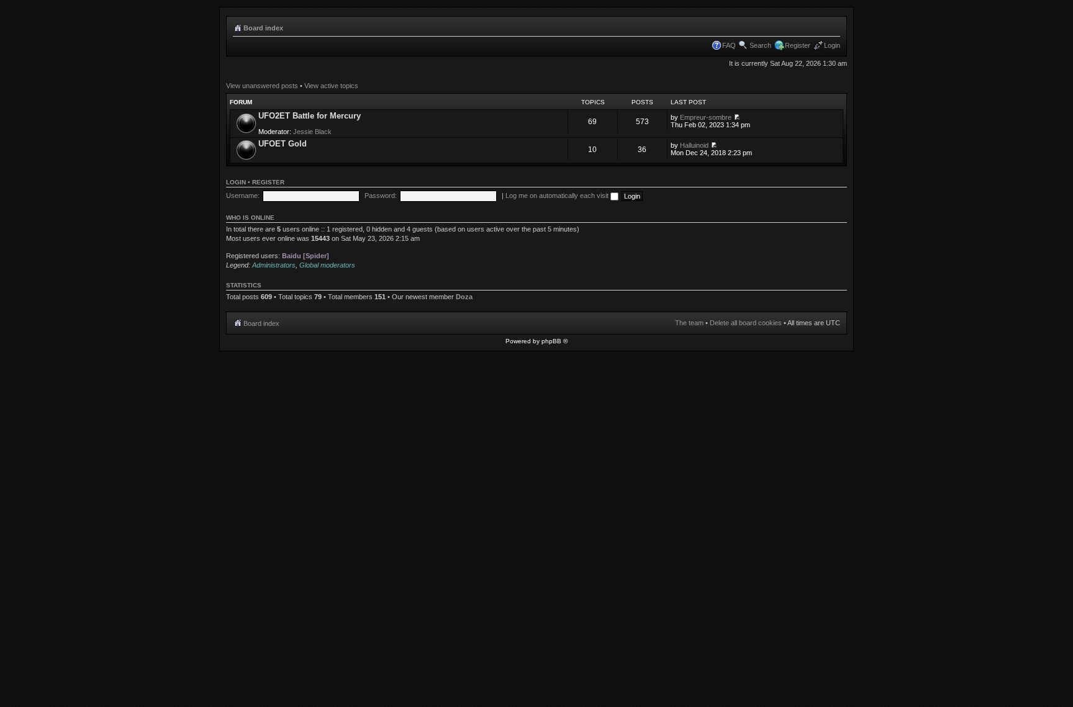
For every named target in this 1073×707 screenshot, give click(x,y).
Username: (243, 195)
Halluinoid (694, 145)
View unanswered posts (262, 85)
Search (760, 45)
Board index (263, 28)
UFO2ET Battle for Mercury (309, 115)
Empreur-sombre (705, 117)
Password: (380, 195)
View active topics (331, 85)
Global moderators (327, 265)
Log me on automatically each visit (557, 195)
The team (689, 322)
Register (797, 45)
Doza (464, 296)
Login (832, 45)
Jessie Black (312, 131)
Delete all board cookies (746, 322)
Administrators (274, 265)
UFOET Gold (282, 143)
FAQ (729, 45)
